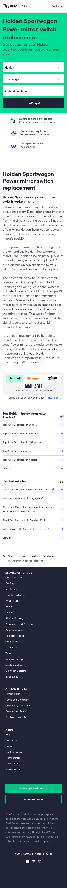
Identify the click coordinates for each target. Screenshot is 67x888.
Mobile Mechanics (15, 594)
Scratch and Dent (15, 665)
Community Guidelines (17, 705)
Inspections (11, 676)
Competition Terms (15, 711)
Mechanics (11, 589)
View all (7, 468)
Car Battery (11, 641)
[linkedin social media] (33, 861)
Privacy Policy (12, 693)
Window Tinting (14, 659)
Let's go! (33, 103)
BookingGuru (12, 769)
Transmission (12, 647)
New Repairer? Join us (34, 788)
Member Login (33, 799)
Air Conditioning (14, 618)
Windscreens (12, 600)
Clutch (9, 612)
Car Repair (11, 583)
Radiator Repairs (14, 635)
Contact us (11, 740)
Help (8, 734)
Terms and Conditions (17, 699)
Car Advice (11, 746)
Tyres (8, 653)
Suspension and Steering (19, 624)
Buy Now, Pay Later (16, 717)
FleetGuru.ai (12, 763)
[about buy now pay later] (33, 383)
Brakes (9, 606)
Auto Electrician (14, 629)
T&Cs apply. (54, 397)
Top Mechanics (13, 751)
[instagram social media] (39, 861)
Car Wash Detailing (15, 670)
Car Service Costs (15, 577)
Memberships (12, 757)
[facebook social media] (27, 861)
